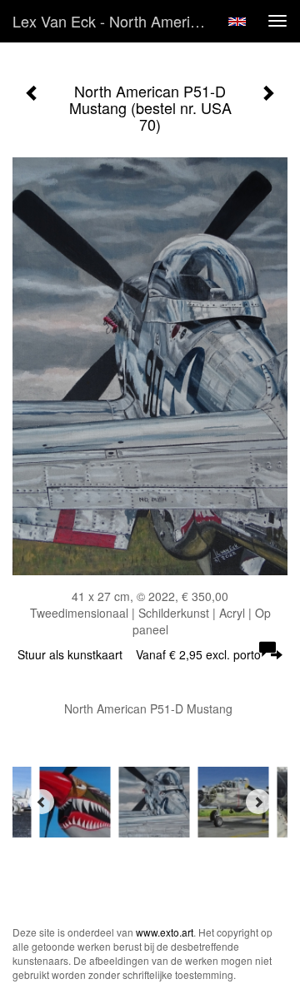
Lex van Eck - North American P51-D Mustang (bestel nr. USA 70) (115, 21)
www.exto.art (164, 932)
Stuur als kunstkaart (139, 654)
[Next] (258, 801)
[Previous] (41, 801)
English (237, 22)
